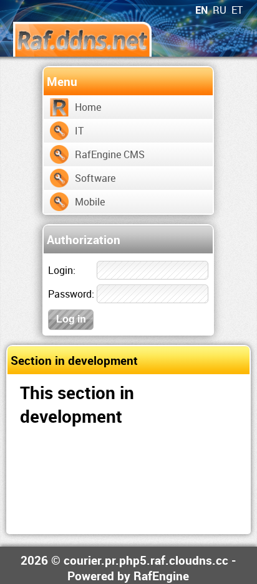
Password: (71, 294)
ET (237, 10)
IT (79, 131)
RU (219, 10)
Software (95, 178)
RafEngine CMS (110, 154)
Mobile (90, 202)
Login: (61, 270)
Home (88, 107)
